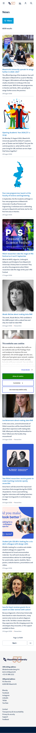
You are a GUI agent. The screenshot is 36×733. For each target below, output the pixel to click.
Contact (5, 709)
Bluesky (5, 690)
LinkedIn (5, 698)
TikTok (4, 700)
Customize (16, 383)
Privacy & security (8, 714)
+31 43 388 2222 (8, 674)
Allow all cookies (18, 376)
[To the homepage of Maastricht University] (12, 3)
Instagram (6, 695)
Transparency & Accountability (13, 712)
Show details (25, 370)
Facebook (5, 693)
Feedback (5, 719)
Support (5, 717)
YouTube (5, 703)
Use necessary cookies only (18, 390)
